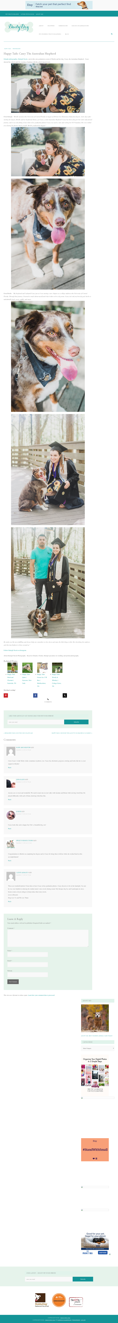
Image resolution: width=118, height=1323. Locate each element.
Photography (17, 48)
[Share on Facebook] (35, 695)
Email (9, 961)
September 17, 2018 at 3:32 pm (23, 875)
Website (9, 971)
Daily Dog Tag (65, 1318)
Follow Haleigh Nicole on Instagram (15, 650)
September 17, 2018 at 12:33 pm (24, 843)
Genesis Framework (65, 1320)
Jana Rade (20, 779)
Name (9, 951)
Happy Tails (7, 48)
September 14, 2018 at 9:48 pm (23, 750)
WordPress (76, 1320)
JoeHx (18, 811)
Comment (11, 928)
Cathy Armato (22, 873)
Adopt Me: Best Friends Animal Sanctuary (96, 1036)
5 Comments (48, 702)
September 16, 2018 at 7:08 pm (23, 782)
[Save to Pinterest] (6, 695)
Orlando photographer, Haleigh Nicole (15, 59)
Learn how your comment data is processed (41, 995)
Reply (9, 767)
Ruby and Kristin (23, 747)
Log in (83, 1320)
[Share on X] (65, 695)
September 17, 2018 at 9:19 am (23, 814)
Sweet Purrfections (24, 841)
